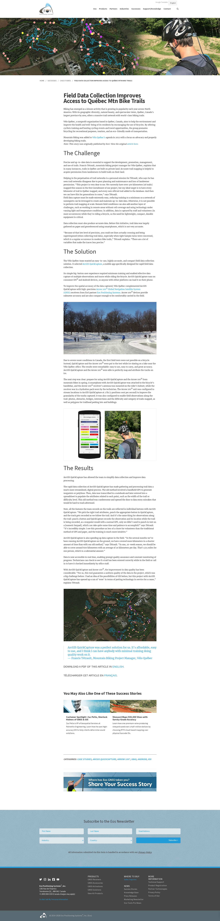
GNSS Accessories (95, 883)
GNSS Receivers (94, 879)
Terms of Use (154, 895)
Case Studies (65, 80)
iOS (149, 759)
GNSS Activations (95, 886)
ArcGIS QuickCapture (92, 264)
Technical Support (156, 882)
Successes (52, 80)
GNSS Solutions (94, 889)
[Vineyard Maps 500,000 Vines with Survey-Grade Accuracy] (133, 706)
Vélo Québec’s (98, 137)
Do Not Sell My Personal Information (53, 899)
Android (142, 759)
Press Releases (130, 896)
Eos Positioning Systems (108, 292)
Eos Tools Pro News (132, 903)
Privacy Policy (145, 852)
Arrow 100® (123, 759)
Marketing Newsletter (133, 899)
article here (132, 144)
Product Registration (157, 885)
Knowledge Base (131, 892)
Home (42, 80)
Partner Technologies (157, 889)
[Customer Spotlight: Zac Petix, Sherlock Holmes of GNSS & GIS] (87, 706)
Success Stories (130, 889)
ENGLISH (117, 666)
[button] (95, 9)
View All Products (95, 893)
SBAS (133, 759)
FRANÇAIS (110, 675)
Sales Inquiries (130, 879)
